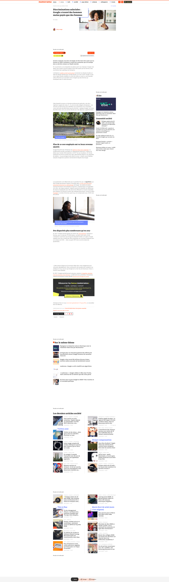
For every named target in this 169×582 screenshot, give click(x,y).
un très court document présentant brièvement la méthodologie (72, 184)
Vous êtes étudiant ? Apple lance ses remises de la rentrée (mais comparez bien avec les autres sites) (106, 445)
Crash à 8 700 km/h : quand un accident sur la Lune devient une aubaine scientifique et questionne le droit (105, 130)
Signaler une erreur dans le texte (61, 310)
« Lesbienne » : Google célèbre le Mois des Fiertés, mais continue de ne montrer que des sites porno (75, 373)
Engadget (55, 193)
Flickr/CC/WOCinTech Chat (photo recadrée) (75, 308)
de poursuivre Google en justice (81, 276)
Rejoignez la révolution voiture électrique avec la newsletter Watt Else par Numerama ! (75, 346)
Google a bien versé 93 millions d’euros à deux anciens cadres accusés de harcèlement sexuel (75, 360)
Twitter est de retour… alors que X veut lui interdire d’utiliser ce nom (72, 433)
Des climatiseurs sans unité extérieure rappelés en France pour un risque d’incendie (72, 546)
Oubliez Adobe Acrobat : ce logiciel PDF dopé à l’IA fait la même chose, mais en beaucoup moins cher (106, 421)
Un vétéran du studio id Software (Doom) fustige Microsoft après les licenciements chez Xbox (72, 535)
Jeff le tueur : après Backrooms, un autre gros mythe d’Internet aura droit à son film (107, 457)
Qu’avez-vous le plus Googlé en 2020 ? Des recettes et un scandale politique (77, 380)
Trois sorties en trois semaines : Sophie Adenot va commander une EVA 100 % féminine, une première (72, 421)
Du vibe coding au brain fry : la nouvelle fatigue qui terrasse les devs (105, 137)
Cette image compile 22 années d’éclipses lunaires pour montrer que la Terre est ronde (72, 446)
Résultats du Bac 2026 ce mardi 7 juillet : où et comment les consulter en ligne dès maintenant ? (106, 526)
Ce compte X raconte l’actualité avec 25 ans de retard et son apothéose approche (72, 457)
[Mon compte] (119, 2)
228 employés (82, 233)
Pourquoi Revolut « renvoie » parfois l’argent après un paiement (104, 143)
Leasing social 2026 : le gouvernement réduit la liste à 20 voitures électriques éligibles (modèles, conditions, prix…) (105, 499)
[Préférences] (122, 2)
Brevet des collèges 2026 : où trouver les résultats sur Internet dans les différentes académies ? (107, 537)
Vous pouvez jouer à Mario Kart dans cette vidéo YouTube (106, 514)
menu (54, 2)
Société (114, 6)
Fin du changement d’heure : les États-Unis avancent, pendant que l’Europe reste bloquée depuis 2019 (71, 513)
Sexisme (62, 316)
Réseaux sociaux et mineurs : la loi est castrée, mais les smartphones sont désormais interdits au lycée (72, 468)
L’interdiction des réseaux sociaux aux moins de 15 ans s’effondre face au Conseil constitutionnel (106, 432)
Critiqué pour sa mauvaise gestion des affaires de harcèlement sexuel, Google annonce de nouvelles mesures (76, 354)
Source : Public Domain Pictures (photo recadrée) (66, 140)
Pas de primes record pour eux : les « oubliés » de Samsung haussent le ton (106, 547)
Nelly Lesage (59, 29)
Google (55, 316)
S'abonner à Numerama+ (73, 296)
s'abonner (128, 2)
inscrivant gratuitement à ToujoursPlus (77, 303)
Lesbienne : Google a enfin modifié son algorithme (76, 366)
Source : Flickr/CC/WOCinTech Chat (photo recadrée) (67, 226)
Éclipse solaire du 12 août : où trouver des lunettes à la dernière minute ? (108, 124)
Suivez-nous (91, 52)
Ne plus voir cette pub (58, 49)
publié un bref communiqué (67, 73)
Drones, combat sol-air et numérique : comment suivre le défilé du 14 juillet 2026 (72, 524)
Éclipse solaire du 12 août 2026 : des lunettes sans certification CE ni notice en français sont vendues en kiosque (71, 499)
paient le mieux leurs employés (81, 150)
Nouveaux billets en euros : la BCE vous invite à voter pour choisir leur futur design (105, 149)
